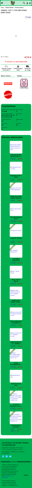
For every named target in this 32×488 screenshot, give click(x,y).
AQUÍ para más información (7, 476)
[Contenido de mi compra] (30, 3)
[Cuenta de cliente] (27, 3)
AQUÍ (16, 485)
